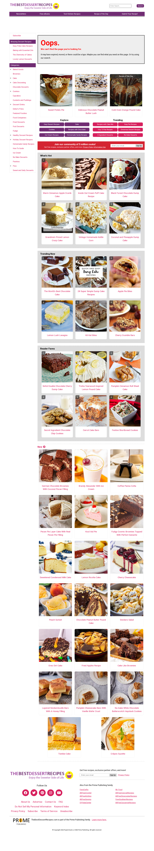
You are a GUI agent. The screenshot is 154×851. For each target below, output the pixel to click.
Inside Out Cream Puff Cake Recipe (91, 195)
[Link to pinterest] (42, 792)
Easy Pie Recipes (130, 124)
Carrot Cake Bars (91, 430)
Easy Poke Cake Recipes (23, 46)
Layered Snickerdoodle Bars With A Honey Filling (55, 710)
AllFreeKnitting (85, 796)
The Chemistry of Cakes (22, 55)
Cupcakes (17, 96)
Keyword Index (61, 806)
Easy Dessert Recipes (52, 124)
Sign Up (139, 146)
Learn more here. (99, 820)
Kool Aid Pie (91, 531)
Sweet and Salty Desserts (23, 170)
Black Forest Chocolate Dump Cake (125, 195)
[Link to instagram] (50, 792)
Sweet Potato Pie (56, 110)
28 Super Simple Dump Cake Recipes (91, 293)
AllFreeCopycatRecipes (124, 793)
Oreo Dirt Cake (55, 665)
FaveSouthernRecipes (124, 799)
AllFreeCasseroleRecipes (125, 803)
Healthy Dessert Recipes (23, 135)
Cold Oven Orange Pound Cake (126, 110)
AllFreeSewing (85, 799)
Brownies (16, 74)
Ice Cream (17, 153)
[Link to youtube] (59, 792)
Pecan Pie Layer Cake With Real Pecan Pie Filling (55, 533)
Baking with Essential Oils (23, 50)
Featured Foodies (20, 113)
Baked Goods (18, 69)
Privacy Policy (88, 147)
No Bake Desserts (20, 157)
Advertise (37, 801)
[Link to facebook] (25, 792)
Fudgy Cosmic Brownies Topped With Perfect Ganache (126, 533)
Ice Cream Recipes (52, 135)
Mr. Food (118, 790)
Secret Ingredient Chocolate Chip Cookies (57, 432)
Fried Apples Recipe (91, 665)
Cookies (16, 91)
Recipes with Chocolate (77, 130)
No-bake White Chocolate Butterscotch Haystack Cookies (127, 710)
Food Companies (19, 118)
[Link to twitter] (34, 792)
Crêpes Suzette (118, 753)
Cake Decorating (19, 83)
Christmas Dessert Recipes (130, 130)
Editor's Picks (18, 109)
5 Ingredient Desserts (105, 135)
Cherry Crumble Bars (125, 335)
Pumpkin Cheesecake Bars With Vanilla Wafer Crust (91, 710)
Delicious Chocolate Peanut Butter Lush (91, 112)
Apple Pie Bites (125, 291)
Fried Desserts (19, 122)
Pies (15, 166)
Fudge (15, 131)
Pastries (16, 162)
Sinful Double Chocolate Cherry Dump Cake (57, 388)
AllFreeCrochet (85, 793)
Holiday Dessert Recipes (23, 140)
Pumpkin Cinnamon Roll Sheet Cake (125, 388)
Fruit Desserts (18, 126)
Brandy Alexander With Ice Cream (91, 488)
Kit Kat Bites (91, 335)
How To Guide (18, 148)
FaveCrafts (84, 790)
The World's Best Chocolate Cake (57, 293)
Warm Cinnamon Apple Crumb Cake (57, 195)
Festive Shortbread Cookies (125, 430)
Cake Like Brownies (127, 665)
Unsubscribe (66, 811)
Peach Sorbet (55, 620)
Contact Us (50, 801)
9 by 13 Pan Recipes (105, 130)
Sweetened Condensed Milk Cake (55, 577)
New (40, 447)
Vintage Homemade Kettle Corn (91, 239)
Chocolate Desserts (21, 87)
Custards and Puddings (22, 100)
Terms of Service (48, 811)
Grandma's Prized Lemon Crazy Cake (57, 239)
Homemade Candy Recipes (23, 144)
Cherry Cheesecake (127, 577)
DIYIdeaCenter (85, 803)
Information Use (100, 147)
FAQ (61, 801)
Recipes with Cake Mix (105, 124)
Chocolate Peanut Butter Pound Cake (91, 621)
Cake (15, 78)
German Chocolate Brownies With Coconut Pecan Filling (55, 488)
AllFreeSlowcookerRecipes (126, 796)
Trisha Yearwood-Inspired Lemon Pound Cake (91, 388)
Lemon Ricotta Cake (91, 577)
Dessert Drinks (19, 104)
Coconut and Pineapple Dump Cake (125, 239)
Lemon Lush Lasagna (57, 335)
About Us (25, 801)
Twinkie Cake (64, 753)
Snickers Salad (127, 620)
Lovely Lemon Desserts (22, 59)
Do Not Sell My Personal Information (33, 806)
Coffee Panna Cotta (127, 486)
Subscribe (17, 36)
